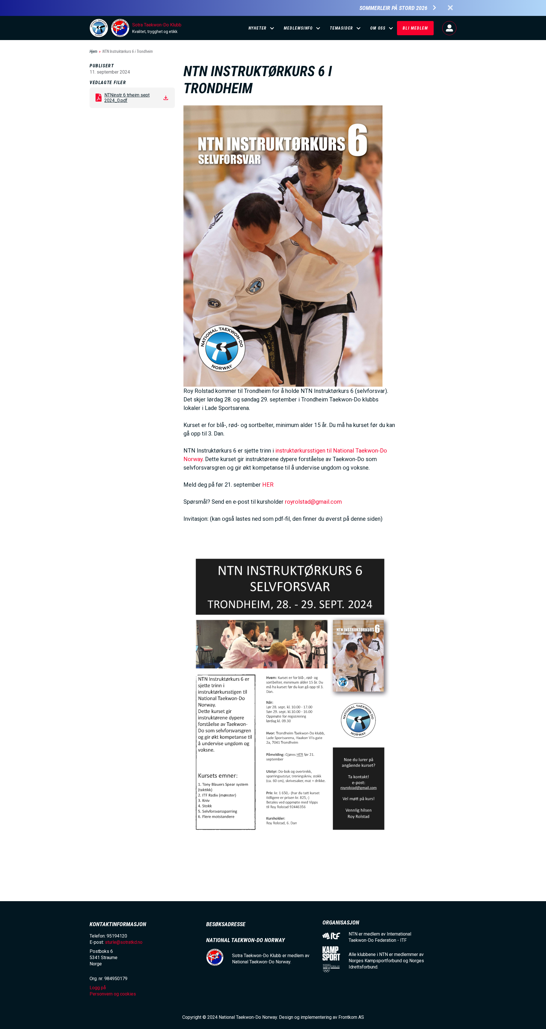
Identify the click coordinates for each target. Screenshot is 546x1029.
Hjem (93, 51)
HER (268, 484)
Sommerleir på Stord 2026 (393, 8)
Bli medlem (415, 28)
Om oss (378, 28)
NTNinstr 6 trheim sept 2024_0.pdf (127, 97)
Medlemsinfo (298, 28)
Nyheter (258, 28)
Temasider (341, 28)
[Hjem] (99, 28)
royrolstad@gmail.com (313, 501)
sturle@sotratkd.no (123, 942)
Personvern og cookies (113, 994)
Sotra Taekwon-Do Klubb (156, 25)
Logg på (449, 28)
